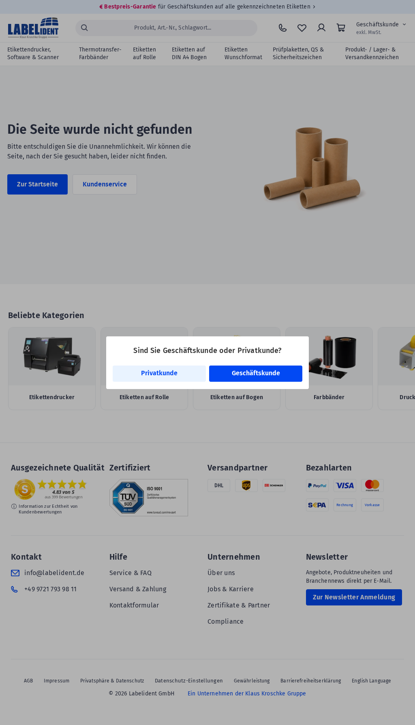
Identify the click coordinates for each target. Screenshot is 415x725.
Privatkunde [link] (159, 373)
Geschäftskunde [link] (256, 373)
